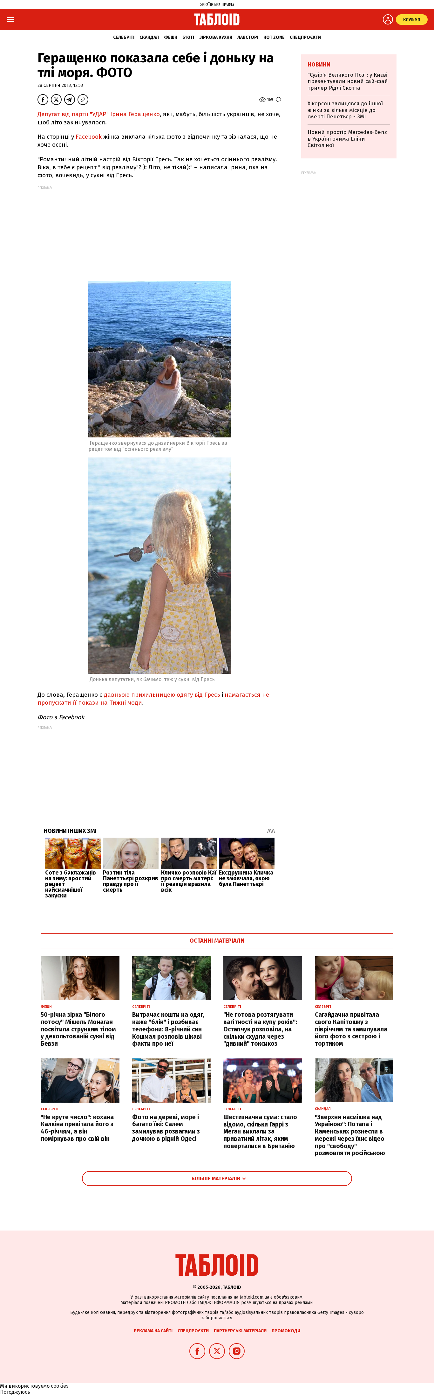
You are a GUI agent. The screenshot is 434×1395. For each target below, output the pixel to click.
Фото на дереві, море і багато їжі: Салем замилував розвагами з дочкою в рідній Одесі (166, 1127)
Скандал (149, 37)
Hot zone (274, 37)
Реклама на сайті (153, 1331)
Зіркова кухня (215, 37)
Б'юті (188, 37)
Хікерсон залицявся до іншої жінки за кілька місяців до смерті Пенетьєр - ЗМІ (345, 110)
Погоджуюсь (15, 1392)
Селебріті (123, 37)
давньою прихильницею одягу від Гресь (162, 694)
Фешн (170, 37)
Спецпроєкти (305, 37)
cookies (60, 1386)
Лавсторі (247, 37)
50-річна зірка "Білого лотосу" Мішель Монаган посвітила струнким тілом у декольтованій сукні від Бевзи (78, 1029)
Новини (319, 64)
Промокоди (286, 1331)
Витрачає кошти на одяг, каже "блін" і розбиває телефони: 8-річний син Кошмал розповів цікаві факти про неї (168, 1029)
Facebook (89, 136)
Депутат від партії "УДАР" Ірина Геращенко (98, 114)
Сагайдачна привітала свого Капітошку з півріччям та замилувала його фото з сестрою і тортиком (351, 1029)
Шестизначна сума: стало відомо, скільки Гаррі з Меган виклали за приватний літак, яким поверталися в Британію (260, 1131)
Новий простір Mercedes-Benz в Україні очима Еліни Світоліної (347, 139)
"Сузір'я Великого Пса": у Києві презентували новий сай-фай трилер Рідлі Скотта (348, 81)
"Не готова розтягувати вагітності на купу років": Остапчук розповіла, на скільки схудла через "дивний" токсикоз (260, 1029)
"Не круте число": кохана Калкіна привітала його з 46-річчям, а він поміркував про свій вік (77, 1127)
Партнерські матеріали (240, 1331)
